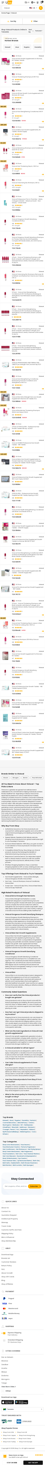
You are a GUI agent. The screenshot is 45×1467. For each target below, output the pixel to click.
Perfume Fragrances (28, 1147)
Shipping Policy (7, 1233)
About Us (5, 1208)
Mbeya (4, 1372)
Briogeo (38, 778)
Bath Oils (36, 1161)
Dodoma (4, 1375)
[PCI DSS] (6, 1421)
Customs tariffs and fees (11, 1230)
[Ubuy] (9, 2)
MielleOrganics (25, 1132)
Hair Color (19, 1154)
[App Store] (8, 1403)
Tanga (4, 1383)
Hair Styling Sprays (34, 1149)
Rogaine (26, 47)
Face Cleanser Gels (9, 1161)
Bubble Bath (15, 1163)
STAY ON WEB (12, 1463)
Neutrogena (7, 1125)
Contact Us (5, 1211)
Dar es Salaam (7, 1357)
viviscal (41, 360)
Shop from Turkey (9, 1442)
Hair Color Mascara (9, 1156)
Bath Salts (6, 1163)
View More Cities (8, 1387)
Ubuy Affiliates (7, 1284)
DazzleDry (38, 47)
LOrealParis (6, 1127)
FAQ (3, 1269)
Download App (7, 1254)
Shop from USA (8, 1432)
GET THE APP (33, 1463)
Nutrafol (6, 778)
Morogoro (5, 1379)
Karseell (7, 47)
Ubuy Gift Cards (7, 1277)
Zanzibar (4, 1364)
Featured (38, 31)
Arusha (4, 1368)
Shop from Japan (9, 1435)
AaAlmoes (23, 1127)
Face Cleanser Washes (31, 1154)
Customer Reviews (8, 1262)
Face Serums (25, 1145)
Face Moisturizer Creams (11, 1147)
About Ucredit (7, 1273)
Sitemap (4, 1222)
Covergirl (6, 1129)
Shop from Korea (9, 1439)
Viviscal (41, 56)
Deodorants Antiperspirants (26, 1156)
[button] (27, 2)
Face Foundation (8, 1154)
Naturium (31, 1127)
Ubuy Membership (8, 1241)
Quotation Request (9, 1215)
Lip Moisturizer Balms (24, 1161)
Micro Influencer (7, 1237)
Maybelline (24, 1129)
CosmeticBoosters (9, 1123)
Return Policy (6, 1266)
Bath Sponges (28, 1165)
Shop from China (25, 1439)
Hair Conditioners (9, 1149)
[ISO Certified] (23, 1421)
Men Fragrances (26, 1151)
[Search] (41, 8)
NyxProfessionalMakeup (11, 1132)
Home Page (5, 13)
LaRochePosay (22, 1123)
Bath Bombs (7, 1165)
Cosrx (34, 1132)
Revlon (12, 1129)
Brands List (5, 1258)
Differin (5, 1134)
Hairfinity (17, 778)
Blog (3, 1280)
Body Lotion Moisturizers (11, 1145)
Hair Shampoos (21, 1149)
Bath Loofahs (17, 1165)
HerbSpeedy (28, 1125)
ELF (22, 1125)
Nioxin (28, 778)
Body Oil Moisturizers (10, 1158)
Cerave (31, 1123)
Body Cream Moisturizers (11, 1151)
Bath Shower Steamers (29, 1163)
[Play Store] (21, 1403)
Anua (17, 47)
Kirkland (32, 1129)
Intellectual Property (9, 1219)
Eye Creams (22, 1158)
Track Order (6, 1226)
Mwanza (4, 1361)
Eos (17, 1129)
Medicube (15, 1125)
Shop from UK (22, 1432)
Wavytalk (15, 1127)
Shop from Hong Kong (27, 1435)
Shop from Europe (25, 1442)
